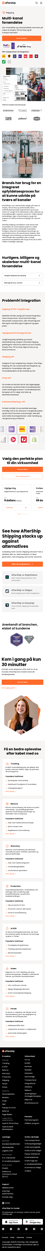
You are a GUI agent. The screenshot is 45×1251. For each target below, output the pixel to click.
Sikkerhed (20, 1237)
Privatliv (5, 1237)
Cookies (29, 1237)
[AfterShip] (9, 3)
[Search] (37, 3)
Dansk (7, 1203)
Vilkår (12, 1237)
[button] (22, 275)
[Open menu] (41, 3)
